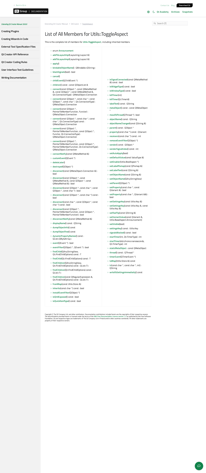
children (57, 84)
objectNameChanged (119, 123)
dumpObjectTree (61, 231)
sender (113, 144)
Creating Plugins (10, 31)
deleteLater (58, 162)
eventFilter (58, 247)
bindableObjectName (63, 67)
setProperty (115, 187)
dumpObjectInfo (60, 227)
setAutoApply (116, 153)
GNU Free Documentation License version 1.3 (110, 316)
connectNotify (59, 153)
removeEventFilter (118, 140)
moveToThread (116, 114)
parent (113, 127)
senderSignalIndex (118, 149)
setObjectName (117, 174)
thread (113, 252)
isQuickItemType (61, 301)
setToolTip (114, 212)
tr (110, 265)
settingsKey (115, 228)
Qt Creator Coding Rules (14, 62)
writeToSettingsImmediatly (123, 272)
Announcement (66, 50)
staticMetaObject (118, 248)
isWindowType (117, 90)
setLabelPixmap (117, 166)
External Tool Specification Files (18, 47)
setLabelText (116, 170)
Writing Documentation (13, 77)
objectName (115, 119)
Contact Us (165, 5)
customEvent (59, 158)
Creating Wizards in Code (14, 39)
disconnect (58, 171)
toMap (113, 261)
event (55, 243)
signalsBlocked (117, 232)
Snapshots (187, 11)
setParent (114, 183)
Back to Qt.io (21, 5)
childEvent (58, 80)
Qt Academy (163, 11)
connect (56, 89)
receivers (114, 136)
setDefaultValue (117, 157)
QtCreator (75, 24)
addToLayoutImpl (61, 55)
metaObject (115, 107)
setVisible (114, 224)
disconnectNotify (61, 219)
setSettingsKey (117, 201)
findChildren (59, 263)
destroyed (58, 166)
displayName (59, 223)
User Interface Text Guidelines (17, 70)
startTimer (115, 236)
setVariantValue (117, 217)
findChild (57, 251)
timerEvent (115, 256)
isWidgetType (116, 86)
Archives (175, 11)
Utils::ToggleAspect (92, 42)
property (114, 132)
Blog (173, 5)
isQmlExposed (59, 296)
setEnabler (115, 161)
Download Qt (184, 5)
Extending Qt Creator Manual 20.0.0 (14, 24)
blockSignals (59, 72)
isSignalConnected (118, 79)
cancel (56, 76)
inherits (56, 288)
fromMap (57, 284)
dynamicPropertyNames (64, 236)
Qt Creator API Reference (14, 54)
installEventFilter (61, 292)
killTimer (114, 95)
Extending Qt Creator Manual (56, 24)
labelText (114, 103)
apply (55, 63)
